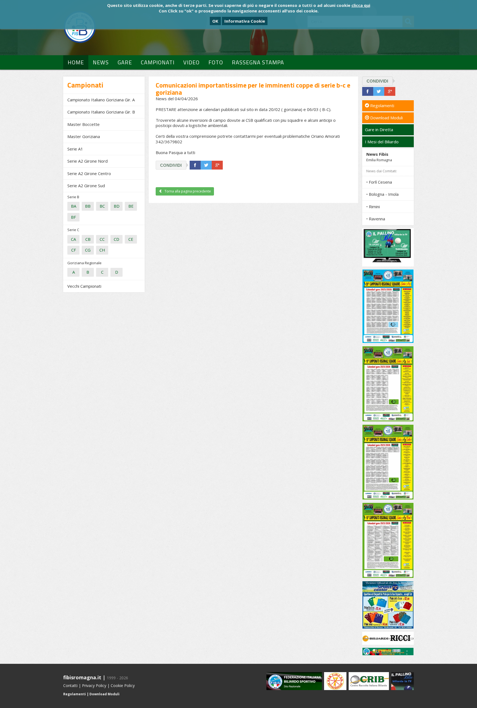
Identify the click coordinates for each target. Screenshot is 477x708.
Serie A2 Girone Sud (86, 185)
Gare (125, 62)
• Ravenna (375, 218)
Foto (215, 62)
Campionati (157, 62)
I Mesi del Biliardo (382, 141)
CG (88, 250)
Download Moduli (386, 117)
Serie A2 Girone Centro (89, 173)
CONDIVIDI (171, 165)
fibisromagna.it (82, 677)
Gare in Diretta (379, 129)
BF (73, 217)
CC (102, 239)
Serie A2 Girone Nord (87, 161)
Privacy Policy (94, 685)
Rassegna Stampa (258, 62)
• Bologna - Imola (382, 194)
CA (73, 239)
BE (131, 206)
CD (116, 239)
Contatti (70, 685)
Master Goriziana (83, 136)
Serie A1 (75, 149)
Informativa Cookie (244, 21)
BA (73, 206)
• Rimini (373, 206)
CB (88, 239)
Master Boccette (83, 124)
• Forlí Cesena (379, 182)
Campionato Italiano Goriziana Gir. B (101, 112)
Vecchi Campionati (84, 286)
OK (215, 21)
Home (76, 62)
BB (88, 206)
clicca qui (360, 5)
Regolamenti (381, 105)
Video (191, 62)
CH (102, 250)
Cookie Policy (123, 685)
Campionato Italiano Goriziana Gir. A (101, 99)
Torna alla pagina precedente (187, 191)
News (101, 62)
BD (117, 206)
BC (102, 206)
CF (73, 250)
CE (130, 239)
